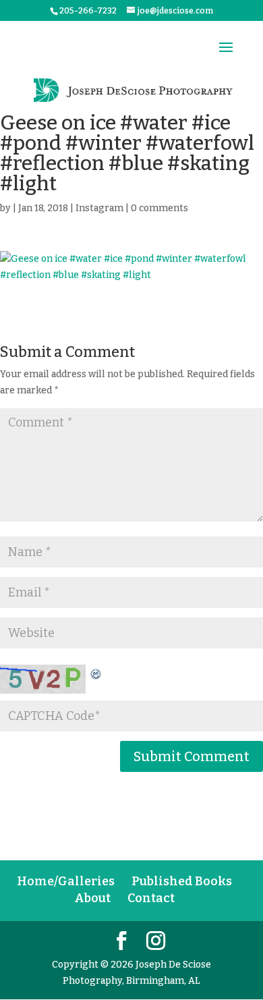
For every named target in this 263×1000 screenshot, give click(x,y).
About (92, 898)
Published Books (182, 881)
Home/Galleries (66, 881)
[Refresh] (96, 672)
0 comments (159, 208)
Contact (151, 898)
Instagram (99, 208)
